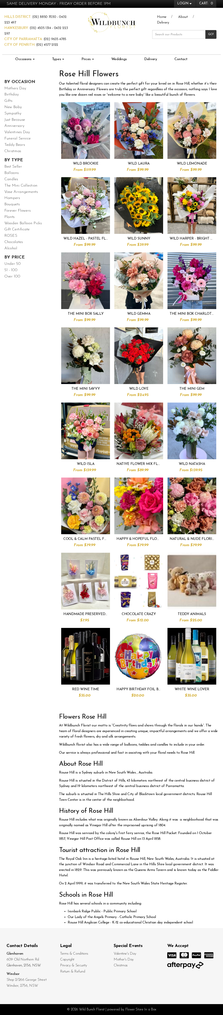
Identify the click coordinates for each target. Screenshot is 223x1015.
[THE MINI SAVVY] (85, 355)
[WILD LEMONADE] (191, 130)
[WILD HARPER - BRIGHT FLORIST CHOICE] (191, 205)
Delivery (163, 22)
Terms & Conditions (74, 953)
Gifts (8, 101)
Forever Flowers (17, 211)
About (183, 17)
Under (12, 264)
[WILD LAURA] (138, 130)
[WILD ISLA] (85, 431)
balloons (11, 173)
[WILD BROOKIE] (85, 130)
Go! (211, 34)
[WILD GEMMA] (138, 280)
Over (12, 277)
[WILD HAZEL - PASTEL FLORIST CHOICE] (85, 205)
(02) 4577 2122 (47, 45)
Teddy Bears (14, 145)
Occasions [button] (23, 59)
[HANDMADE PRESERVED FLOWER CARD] (85, 581)
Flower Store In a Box (140, 1009)
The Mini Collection (20, 186)
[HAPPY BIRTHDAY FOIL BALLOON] (138, 656)
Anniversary (14, 126)
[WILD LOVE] (138, 355)
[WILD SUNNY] (138, 205)
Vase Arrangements (21, 192)
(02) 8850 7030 (44, 17)
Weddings (119, 59)
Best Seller (13, 167)
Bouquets (12, 204)
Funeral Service (17, 139)
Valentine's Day (125, 953)
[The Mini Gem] (191, 355)
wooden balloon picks (23, 223)
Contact (181, 59)
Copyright (67, 959)
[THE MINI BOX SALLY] (85, 280)
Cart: (206, 3)
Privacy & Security (73, 965)
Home (161, 17)
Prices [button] (86, 59)
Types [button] (57, 59)
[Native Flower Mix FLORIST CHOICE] (138, 431)
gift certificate (17, 229)
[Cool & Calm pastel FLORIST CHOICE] (85, 506)
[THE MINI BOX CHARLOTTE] (191, 280)
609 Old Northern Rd (23, 959)
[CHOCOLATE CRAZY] (138, 581)
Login (183, 3)
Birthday (11, 95)
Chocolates (13, 242)
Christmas (12, 151)
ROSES (10, 236)
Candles (11, 179)
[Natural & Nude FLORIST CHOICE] (191, 506)
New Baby (13, 107)
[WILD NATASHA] (191, 431)
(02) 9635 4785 (55, 39)
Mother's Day (124, 959)
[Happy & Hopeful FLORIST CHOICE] (138, 506)
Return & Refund (72, 971)
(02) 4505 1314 (40, 28)
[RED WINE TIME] (85, 656)
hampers (12, 198)
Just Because (14, 120)
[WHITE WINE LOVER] (191, 656)
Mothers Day (15, 88)
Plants (9, 217)
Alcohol (10, 248)
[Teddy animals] (191, 581)
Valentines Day (17, 132)
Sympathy (12, 114)
